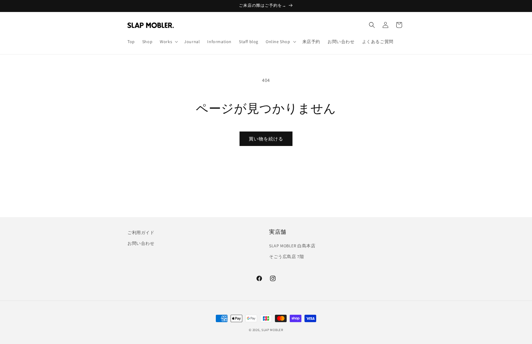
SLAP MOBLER (272, 330)
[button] (168, 41)
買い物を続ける (266, 139)
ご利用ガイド (141, 232)
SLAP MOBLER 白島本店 (292, 246)
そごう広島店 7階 (286, 256)
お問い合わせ (141, 243)
